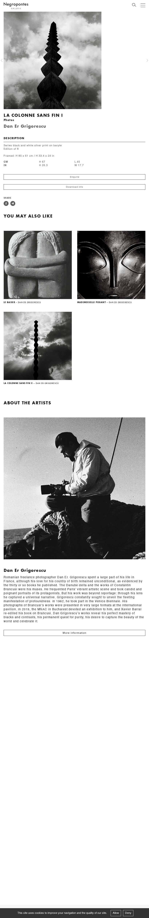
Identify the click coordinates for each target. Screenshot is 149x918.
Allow (116, 913)
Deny (128, 913)
